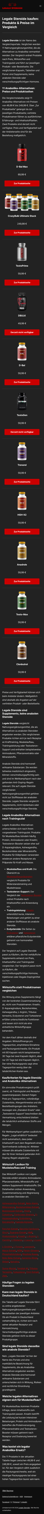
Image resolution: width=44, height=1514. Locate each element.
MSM (19, 1250)
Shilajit (5, 1261)
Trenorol (22, 465)
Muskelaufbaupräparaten (19, 876)
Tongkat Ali (22, 1268)
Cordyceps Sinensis (24, 1214)
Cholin (27, 1211)
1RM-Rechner (7, 1491)
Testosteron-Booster (31, 895)
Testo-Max (22, 614)
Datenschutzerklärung (10, 1496)
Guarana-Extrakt (18, 1232)
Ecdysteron (12, 932)
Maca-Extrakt (9, 1250)
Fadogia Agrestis (24, 1222)
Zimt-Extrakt (32, 1272)
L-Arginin (31, 1236)
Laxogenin (29, 1246)
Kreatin (30, 910)
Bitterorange (8, 1207)
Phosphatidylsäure (11, 1254)
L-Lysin (37, 1240)
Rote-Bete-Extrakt (11, 1258)
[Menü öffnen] (40, 6)
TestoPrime (22, 265)
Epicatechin (8, 1222)
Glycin (5, 1232)
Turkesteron (29, 932)
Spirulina (14, 1261)
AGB (21, 1496)
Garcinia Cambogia (29, 1228)
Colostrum (7, 1214)
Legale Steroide (24, 1508)
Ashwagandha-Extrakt (13, 1203)
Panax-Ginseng (31, 1250)
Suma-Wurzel (9, 1268)
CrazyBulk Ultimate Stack (22, 216)
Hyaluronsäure (9, 1236)
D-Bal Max (22, 166)
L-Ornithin (7, 1246)
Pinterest (16, 1502)
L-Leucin (28, 1240)
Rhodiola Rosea (30, 1254)
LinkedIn (24, 1502)
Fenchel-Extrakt (10, 1228)
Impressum (28, 1496)
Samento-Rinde (30, 1258)
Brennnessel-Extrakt (12, 1211)
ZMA (4, 1276)
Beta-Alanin (32, 1203)
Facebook (5, 1502)
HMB (30, 1232)
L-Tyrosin (18, 1246)
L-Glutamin (17, 1240)
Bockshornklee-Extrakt (27, 1207)
